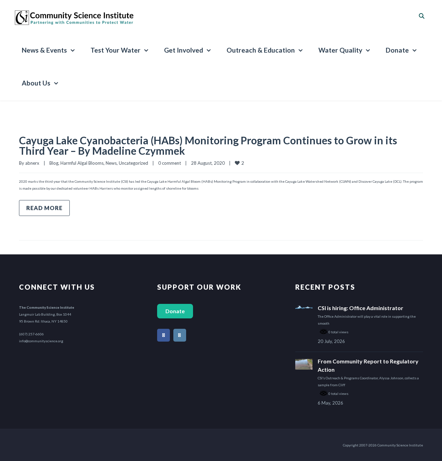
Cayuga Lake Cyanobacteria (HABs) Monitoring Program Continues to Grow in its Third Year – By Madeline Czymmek (208, 145)
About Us (36, 83)
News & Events (44, 50)
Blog (53, 163)
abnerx (32, 163)
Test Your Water (115, 50)
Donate (397, 50)
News (111, 163)
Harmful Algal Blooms (82, 163)
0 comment (169, 163)
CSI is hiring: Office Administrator (360, 308)
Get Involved (183, 50)
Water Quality (340, 50)
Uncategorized (133, 163)
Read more (44, 208)
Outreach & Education (261, 50)
